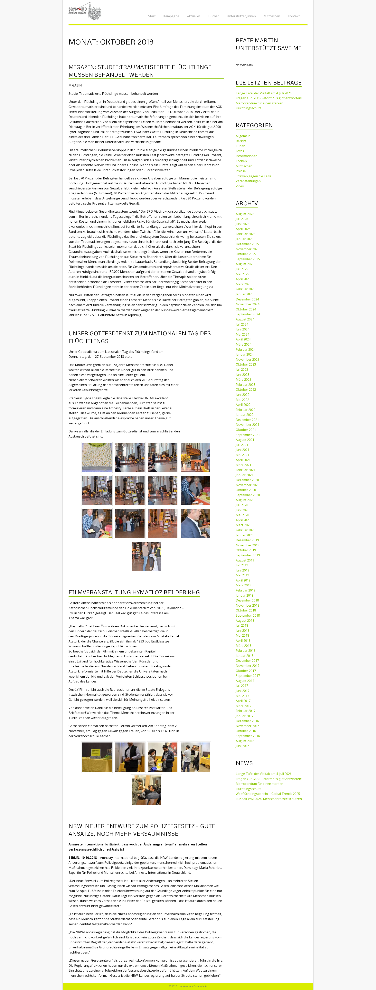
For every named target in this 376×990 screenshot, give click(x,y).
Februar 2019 (245, 590)
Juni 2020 (242, 510)
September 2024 (248, 314)
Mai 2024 (242, 334)
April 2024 (243, 339)
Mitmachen (272, 16)
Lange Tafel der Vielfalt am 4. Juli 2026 (264, 93)
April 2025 (243, 279)
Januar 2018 (244, 655)
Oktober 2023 (246, 364)
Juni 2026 (242, 224)
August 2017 (245, 681)
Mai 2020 (242, 515)
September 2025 (248, 259)
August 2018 (245, 620)
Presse (241, 171)
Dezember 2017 (247, 660)
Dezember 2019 (247, 540)
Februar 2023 (245, 384)
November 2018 (247, 605)
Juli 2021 (242, 445)
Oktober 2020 (246, 490)
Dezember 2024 (247, 299)
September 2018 (248, 615)
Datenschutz (200, 986)
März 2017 (243, 706)
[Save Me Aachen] (86, 11)
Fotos (240, 151)
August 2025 (245, 264)
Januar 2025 (244, 294)
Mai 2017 (242, 696)
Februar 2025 (245, 289)
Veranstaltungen (248, 181)
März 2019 (243, 585)
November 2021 (247, 424)
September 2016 (248, 736)
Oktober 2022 (246, 389)
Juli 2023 (242, 369)
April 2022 (243, 404)
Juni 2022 (242, 394)
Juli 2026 (242, 219)
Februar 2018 (245, 650)
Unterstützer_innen (241, 16)
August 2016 (245, 741)
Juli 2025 (242, 269)
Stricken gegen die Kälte (253, 176)
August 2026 (245, 214)
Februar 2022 (245, 410)
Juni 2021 (242, 450)
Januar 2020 (244, 535)
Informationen (246, 156)
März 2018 (243, 645)
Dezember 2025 (247, 244)
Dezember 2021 (247, 420)
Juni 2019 (242, 570)
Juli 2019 (242, 565)
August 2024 (245, 319)
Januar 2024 (244, 354)
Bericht (241, 141)
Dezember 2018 (247, 600)
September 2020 (248, 495)
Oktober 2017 (246, 671)
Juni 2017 (242, 691)
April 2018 (243, 640)
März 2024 (243, 344)
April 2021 (243, 460)
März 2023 (243, 379)
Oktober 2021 (246, 430)
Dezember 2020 (247, 480)
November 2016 (247, 726)
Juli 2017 (242, 685)
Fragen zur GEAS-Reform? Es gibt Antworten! (269, 98)
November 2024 (247, 304)
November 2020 (247, 485)
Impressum (185, 986)
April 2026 (243, 229)
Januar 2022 (244, 414)
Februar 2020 (245, 530)
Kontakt (294, 16)
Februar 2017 (245, 711)
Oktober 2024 (246, 309)
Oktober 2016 (246, 731)
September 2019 (248, 555)
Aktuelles (194, 16)
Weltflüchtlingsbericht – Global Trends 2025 (268, 794)
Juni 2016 (242, 746)
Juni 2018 (242, 630)
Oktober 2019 (246, 550)
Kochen (241, 161)
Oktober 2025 (246, 254)
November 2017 (247, 665)
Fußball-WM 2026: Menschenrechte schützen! (269, 799)
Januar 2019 (244, 595)
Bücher (213, 16)
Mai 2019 (242, 575)
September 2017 (248, 675)
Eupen (240, 146)
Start (151, 16)
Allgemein (243, 136)
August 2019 (245, 560)
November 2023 (247, 359)
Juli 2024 (242, 324)
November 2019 (247, 545)
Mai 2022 (242, 400)
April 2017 (243, 701)
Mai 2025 (242, 274)
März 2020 (243, 525)
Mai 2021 (242, 455)
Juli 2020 (242, 505)
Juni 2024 (242, 329)
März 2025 (243, 284)
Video (240, 186)
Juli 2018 (242, 625)
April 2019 (243, 580)
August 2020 (245, 500)
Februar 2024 (245, 349)
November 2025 (247, 249)
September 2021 (248, 435)
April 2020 (243, 520)
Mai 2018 (242, 635)
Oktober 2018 (246, 610)
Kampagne (171, 16)
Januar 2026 (244, 239)
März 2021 (243, 465)
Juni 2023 (242, 374)
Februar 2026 (245, 234)
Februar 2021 (245, 470)
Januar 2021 (244, 475)
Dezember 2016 (247, 721)
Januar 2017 (244, 716)
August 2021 (245, 440)
